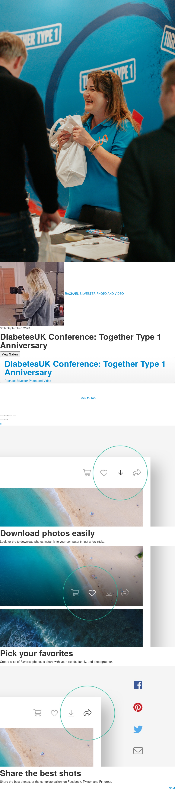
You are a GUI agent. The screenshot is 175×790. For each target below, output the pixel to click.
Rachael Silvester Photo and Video (27, 380)
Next (172, 788)
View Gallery (10, 354)
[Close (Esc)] (1, 415)
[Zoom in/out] (14, 415)
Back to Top (88, 398)
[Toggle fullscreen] (10, 415)
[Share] (6, 415)
